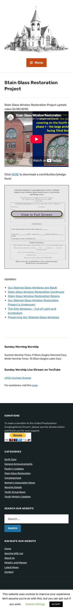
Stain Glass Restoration (17, 473)
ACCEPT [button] (56, 604)
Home (7, 548)
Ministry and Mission (15, 562)
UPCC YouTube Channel (17, 377)
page (35, 385)
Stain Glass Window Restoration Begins (34, 296)
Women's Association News (19, 482)
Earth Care (10, 459)
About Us (9, 558)
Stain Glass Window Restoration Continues (36, 292)
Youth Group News (15, 492)
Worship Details (13, 487)
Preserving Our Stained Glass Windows (33, 317)
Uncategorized (12, 477)
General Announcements (18, 464)
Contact (8, 571)
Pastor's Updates (14, 468)
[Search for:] (36, 518)
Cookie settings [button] (35, 604)
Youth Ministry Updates (17, 496)
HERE (15, 174)
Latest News (11, 567)
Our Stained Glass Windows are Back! (32, 287)
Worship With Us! (13, 553)
